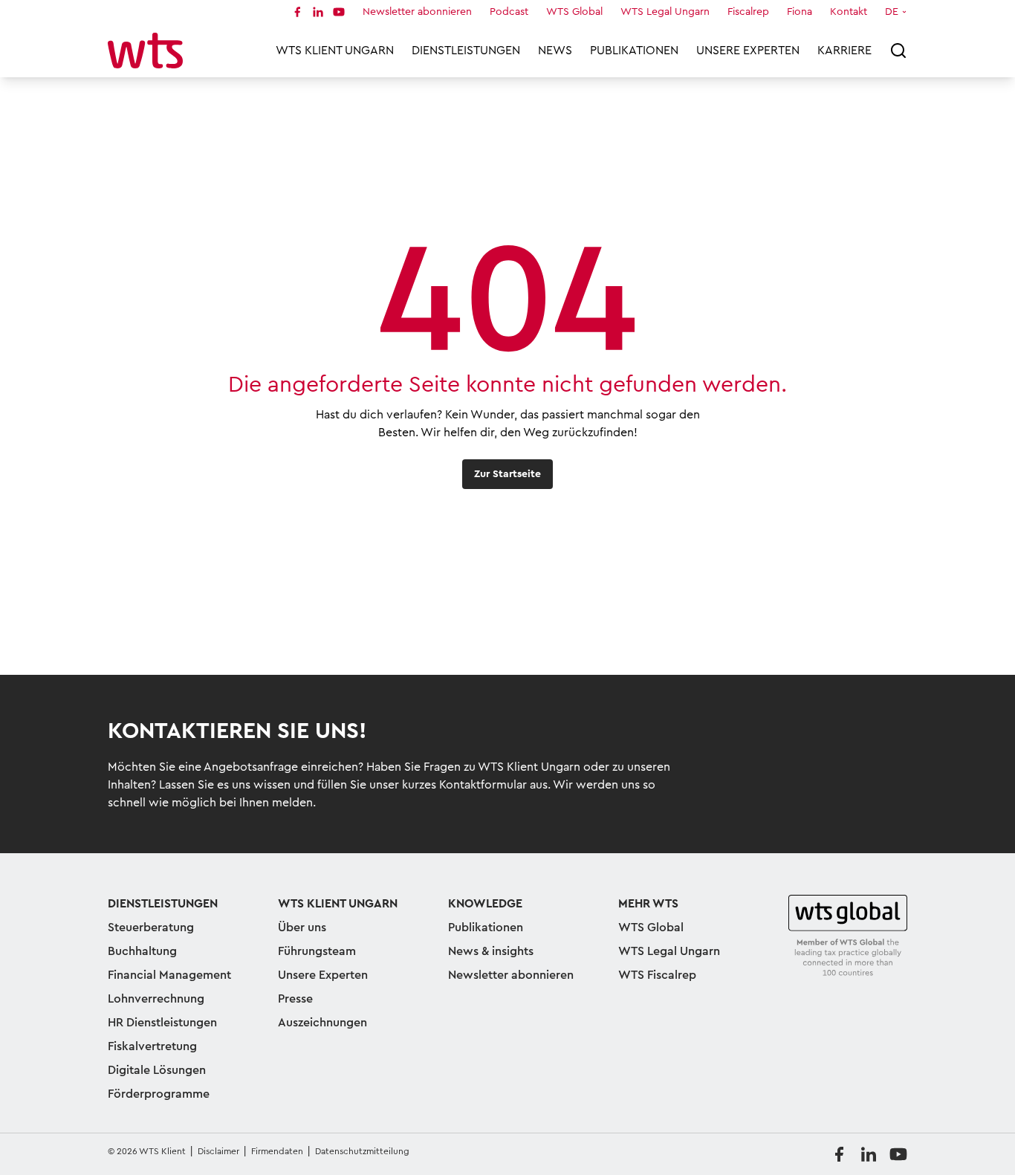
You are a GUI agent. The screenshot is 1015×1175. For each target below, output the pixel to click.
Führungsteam (317, 951)
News (555, 50)
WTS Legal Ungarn (665, 12)
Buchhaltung (142, 951)
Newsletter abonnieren (417, 12)
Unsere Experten (748, 50)
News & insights (491, 951)
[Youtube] (339, 12)
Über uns (302, 927)
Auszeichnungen (322, 1023)
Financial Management (169, 975)
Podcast (509, 12)
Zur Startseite (507, 474)
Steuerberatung (151, 927)
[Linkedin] (318, 12)
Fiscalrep (748, 12)
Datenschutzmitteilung (362, 1151)
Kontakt (848, 12)
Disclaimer (218, 1151)
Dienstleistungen (466, 50)
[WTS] (847, 936)
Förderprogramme (159, 1094)
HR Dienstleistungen (162, 1023)
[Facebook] (297, 12)
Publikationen (634, 50)
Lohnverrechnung (156, 999)
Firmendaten (277, 1151)
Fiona (799, 12)
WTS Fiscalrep (657, 975)
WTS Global (574, 12)
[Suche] (898, 50)
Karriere (844, 50)
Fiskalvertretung (152, 1046)
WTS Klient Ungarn (335, 50)
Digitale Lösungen (157, 1070)
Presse (295, 999)
